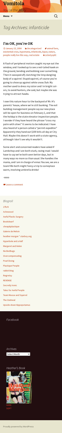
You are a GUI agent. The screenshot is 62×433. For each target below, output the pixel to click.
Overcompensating (12, 255)
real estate (34, 55)
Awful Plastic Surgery (13, 216)
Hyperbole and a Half (13, 241)
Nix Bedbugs (9, 251)
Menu (6, 16)
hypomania (25, 51)
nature (52, 51)
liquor (45, 51)
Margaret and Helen (12, 246)
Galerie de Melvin (11, 231)
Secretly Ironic (10, 285)
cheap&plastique (11, 226)
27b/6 (6, 206)
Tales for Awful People (13, 290)
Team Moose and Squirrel (15, 295)
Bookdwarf (8, 221)
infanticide (36, 51)
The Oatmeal (9, 300)
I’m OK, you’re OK (18, 43)
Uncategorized (34, 48)
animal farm (52, 48)
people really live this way (15, 55)
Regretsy (7, 275)
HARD (8, 405)
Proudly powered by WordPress (18, 426)
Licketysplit (50, 55)
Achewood (8, 211)
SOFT (8, 408)
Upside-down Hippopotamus (16, 304)
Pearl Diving (8, 260)
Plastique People (11, 265)
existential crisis (11, 51)
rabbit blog (8, 270)
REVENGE (7, 280)
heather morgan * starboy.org (17, 236)
